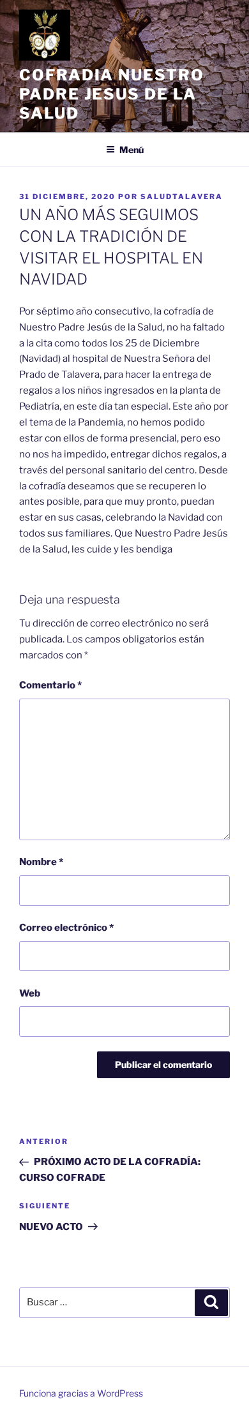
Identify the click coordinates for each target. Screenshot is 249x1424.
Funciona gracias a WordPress (81, 1393)
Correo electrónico (66, 927)
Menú (131, 149)
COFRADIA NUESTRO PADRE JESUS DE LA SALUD (111, 94)
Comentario (50, 685)
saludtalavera (181, 196)
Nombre (41, 862)
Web (29, 993)
